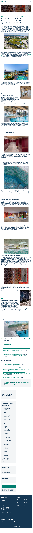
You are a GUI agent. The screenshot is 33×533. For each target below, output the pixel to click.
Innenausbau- (16, 382)
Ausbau (18, 500)
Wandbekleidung (8, 434)
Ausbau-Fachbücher (5, 459)
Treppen (5, 423)
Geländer (5, 426)
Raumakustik (6, 445)
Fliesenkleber (7, 413)
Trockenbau (6, 406)
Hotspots (25, 499)
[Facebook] (9, 512)
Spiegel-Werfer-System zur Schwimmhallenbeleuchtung (12, 365)
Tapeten (6, 433)
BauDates (25, 502)
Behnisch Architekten (6, 343)
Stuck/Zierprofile (8, 440)
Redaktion (6, 16)
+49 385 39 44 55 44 (6, 507)
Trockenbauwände (7, 430)
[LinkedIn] (10, 512)
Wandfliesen (7, 436)
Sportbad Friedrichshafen (7, 344)
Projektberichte (4, 461)
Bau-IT (18, 505)
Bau (17, 499)
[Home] (8, 498)
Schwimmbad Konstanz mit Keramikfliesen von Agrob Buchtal (13, 350)
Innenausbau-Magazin (6, 429)
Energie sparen (26, 500)
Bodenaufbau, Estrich (7, 420)
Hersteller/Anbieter (5, 405)
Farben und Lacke (7, 415)
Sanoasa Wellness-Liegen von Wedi (8, 375)
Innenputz (5, 441)
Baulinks (2, 16)
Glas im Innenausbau (7, 452)
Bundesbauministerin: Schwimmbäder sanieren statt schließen (13, 354)
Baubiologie (6, 427)
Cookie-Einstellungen (11, 521)
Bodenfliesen (8, 437)
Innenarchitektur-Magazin (25, 382)
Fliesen (12, 382)
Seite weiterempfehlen (6, 472)
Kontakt (2, 522)
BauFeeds (25, 505)
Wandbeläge (6, 409)
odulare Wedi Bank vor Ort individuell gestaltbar (11, 377)
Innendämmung (6, 416)
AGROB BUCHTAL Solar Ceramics (7, 396)
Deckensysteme (6, 447)
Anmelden (3, 519)
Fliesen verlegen (9, 438)
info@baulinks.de (6, 509)
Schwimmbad (6, 382)
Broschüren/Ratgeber (6, 458)
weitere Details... (5, 358)
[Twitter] (7, 512)
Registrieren (3, 521)
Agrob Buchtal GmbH (6, 341)
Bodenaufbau (6, 448)
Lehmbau (5, 454)
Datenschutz (10, 519)
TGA (17, 502)
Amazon (19, 384)
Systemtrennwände (7, 408)
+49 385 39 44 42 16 (6, 508)
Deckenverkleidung (7, 419)
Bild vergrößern (26, 99)
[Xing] (12, 512)
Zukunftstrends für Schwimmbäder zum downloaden (11, 364)
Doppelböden (6, 422)
